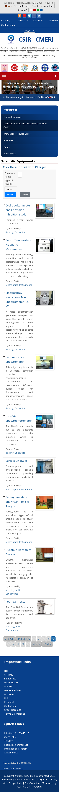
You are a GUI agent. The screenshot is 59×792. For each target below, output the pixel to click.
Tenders (20, 20)
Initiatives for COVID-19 (16, 733)
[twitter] (29, 16)
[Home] (10, 39)
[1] (52, 97)
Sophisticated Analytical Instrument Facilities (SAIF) (25, 125)
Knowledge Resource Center (17, 133)
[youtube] (24, 16)
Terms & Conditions (14, 713)
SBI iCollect (10, 678)
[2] (54, 97)
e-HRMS (8, 674)
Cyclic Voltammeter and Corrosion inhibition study (18, 210)
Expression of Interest (16, 744)
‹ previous (23, 639)
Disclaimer (9, 694)
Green (38, 10)
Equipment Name (10, 175)
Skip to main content (42, 6)
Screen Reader (22, 6)
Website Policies (12, 690)
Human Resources (12, 117)
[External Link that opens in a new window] (4, 68)
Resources (10, 109)
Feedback (9, 701)
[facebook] (34, 16)
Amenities (8, 140)
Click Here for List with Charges (24, 167)
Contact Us (7, 24)
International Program (15, 748)
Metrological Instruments (19, 284)
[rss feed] (19, 16)
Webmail (53, 20)
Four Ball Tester (16, 601)
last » (47, 644)
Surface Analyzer (16, 460)
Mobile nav (4, 76)
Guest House (9, 153)
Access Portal (11, 752)
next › (36, 644)
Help (6, 698)
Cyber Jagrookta (12, 709)
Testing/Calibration (15, 232)
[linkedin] (39, 16)
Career (37, 20)
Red (34, 10)
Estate (6, 147)
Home (8, 6)
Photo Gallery (11, 682)
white (31, 10)
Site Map (8, 686)
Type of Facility (9, 182)
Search (56, 76)
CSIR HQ (5, 20)
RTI (6, 670)
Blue (41, 10)
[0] (50, 97)
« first (9, 639)
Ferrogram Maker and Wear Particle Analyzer (17, 501)
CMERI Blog (10, 736)
